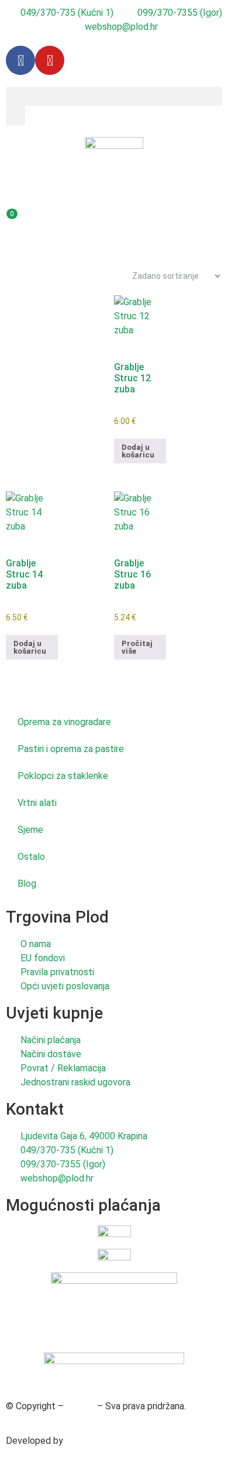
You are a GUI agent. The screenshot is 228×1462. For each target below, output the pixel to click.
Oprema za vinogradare (64, 721)
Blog (27, 883)
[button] (114, 96)
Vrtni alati (37, 802)
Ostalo (31, 856)
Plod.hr (80, 1406)
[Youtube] (49, 60)
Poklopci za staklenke (63, 775)
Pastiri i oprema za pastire (71, 748)
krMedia (81, 1440)
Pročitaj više (137, 647)
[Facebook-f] (20, 60)
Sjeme (30, 829)
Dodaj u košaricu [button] (138, 451)
